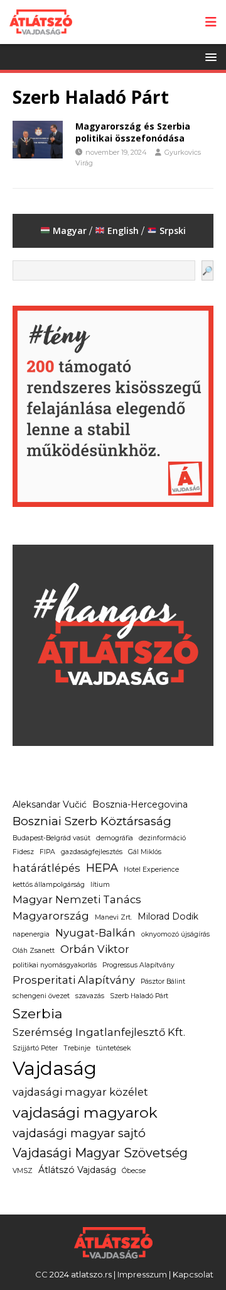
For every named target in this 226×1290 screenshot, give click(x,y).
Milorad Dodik (167, 916)
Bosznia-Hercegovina (140, 804)
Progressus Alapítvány (138, 965)
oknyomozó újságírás (175, 934)
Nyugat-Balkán (95, 932)
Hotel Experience (151, 869)
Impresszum (142, 1274)
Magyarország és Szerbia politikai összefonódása (132, 131)
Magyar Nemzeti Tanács (77, 899)
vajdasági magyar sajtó (79, 1133)
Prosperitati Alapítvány (74, 980)
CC (41, 1274)
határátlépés (46, 868)
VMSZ (23, 1171)
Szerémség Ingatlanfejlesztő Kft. (99, 1032)
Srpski (172, 230)
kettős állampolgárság (49, 885)
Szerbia (38, 1013)
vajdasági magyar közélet (80, 1092)
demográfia (114, 838)
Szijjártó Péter (35, 1048)
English (123, 230)
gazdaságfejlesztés (91, 852)
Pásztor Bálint (163, 981)
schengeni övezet (41, 996)
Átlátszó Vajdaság (77, 1170)
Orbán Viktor (94, 949)
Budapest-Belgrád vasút (51, 838)
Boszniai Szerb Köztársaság (92, 821)
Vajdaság (55, 1068)
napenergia (31, 934)
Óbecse (134, 1171)
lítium (100, 885)
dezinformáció (162, 838)
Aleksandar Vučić (50, 804)
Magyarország (51, 915)
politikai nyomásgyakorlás (55, 965)
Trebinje (76, 1048)
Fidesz (23, 852)
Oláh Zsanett (34, 951)
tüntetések (113, 1048)
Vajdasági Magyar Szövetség (100, 1152)
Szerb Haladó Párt (139, 996)
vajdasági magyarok (85, 1112)
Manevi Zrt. (113, 917)
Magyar (68, 230)
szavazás (89, 996)
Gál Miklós (144, 852)
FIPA (47, 852)
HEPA (102, 867)
